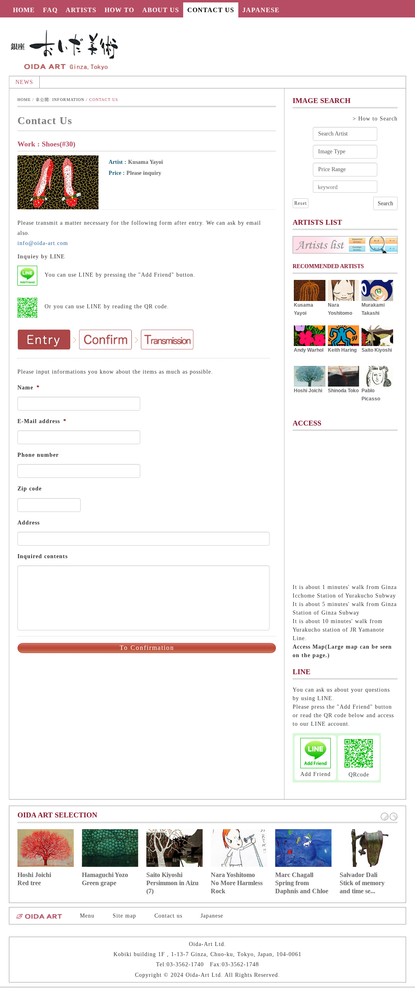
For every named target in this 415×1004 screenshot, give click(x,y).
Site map (124, 916)
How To (119, 9)
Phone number (38, 455)
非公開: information (60, 99)
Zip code (29, 489)
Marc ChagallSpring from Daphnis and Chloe (301, 882)
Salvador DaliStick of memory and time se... (362, 882)
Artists (81, 9)
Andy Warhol (308, 350)
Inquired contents (42, 556)
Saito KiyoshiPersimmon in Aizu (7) (172, 882)
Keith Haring (342, 350)
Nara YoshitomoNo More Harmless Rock (237, 882)
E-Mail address (41, 421)
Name (28, 388)
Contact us (168, 916)
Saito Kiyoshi (377, 350)
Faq (50, 9)
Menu (87, 916)
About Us (160, 9)
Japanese (261, 9)
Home (24, 9)
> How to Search (375, 119)
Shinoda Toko (343, 390)
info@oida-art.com (42, 243)
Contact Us (210, 9)
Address (28, 523)
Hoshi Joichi (308, 390)
